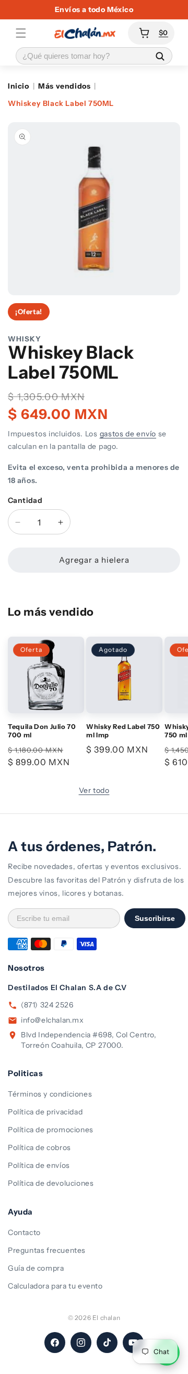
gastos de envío (128, 433)
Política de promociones (50, 1129)
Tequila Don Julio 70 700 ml (42, 731)
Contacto (24, 1232)
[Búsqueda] (160, 56)
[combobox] (82, 56)
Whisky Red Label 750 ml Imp (123, 731)
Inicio (18, 86)
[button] (20, 33)
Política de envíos (39, 1165)
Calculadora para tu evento (55, 1286)
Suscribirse (155, 918)
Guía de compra (36, 1268)
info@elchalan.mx (52, 1020)
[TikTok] (107, 1342)
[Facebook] (54, 1342)
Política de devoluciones (50, 1183)
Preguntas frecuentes (47, 1250)
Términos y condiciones (50, 1094)
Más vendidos (64, 86)
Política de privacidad (45, 1112)
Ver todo (94, 790)
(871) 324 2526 (47, 1005)
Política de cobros (39, 1147)
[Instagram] (80, 1342)
